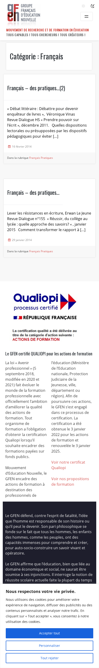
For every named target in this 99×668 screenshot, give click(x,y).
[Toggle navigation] (86, 16)
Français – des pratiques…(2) (36, 88)
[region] (49, 626)
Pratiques (47, 158)
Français (34, 158)
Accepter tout (49, 633)
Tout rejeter (50, 658)
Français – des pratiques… (33, 192)
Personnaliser (49, 645)
